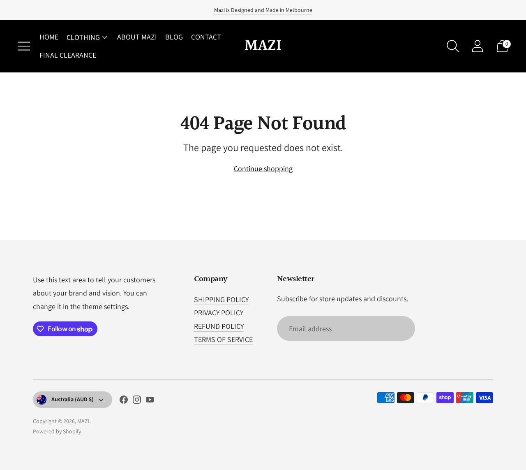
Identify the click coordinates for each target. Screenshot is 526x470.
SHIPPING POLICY (221, 299)
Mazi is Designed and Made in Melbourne (263, 10)
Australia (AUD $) (72, 399)
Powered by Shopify (57, 431)
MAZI (83, 421)
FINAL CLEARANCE (67, 55)
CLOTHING (83, 37)
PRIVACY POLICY (218, 312)
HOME (48, 37)
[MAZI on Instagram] (137, 401)
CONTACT (206, 37)
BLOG (174, 37)
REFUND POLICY (219, 326)
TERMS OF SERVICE (223, 339)
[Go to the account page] (477, 46)
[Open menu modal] (23, 46)
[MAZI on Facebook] (124, 401)
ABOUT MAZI (137, 37)
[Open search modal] (452, 46)
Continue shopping (263, 168)
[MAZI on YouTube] (150, 401)
